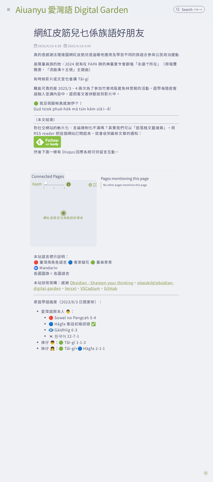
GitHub (110, 288)
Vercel (71, 288)
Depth (37, 183)
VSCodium (90, 288)
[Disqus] (106, 422)
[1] (43, 187)
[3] (64, 187)
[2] (54, 187)
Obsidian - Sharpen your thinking (101, 282)
